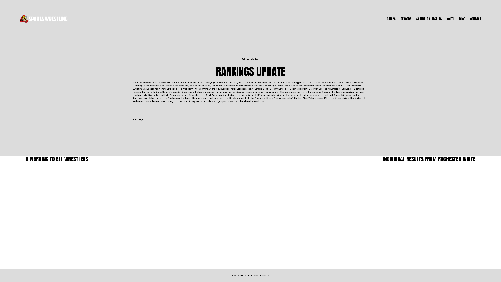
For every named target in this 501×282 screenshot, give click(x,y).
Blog (462, 19)
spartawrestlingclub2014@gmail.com (250, 276)
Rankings (138, 120)
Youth (450, 19)
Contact (475, 19)
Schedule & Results (429, 19)
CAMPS (391, 19)
